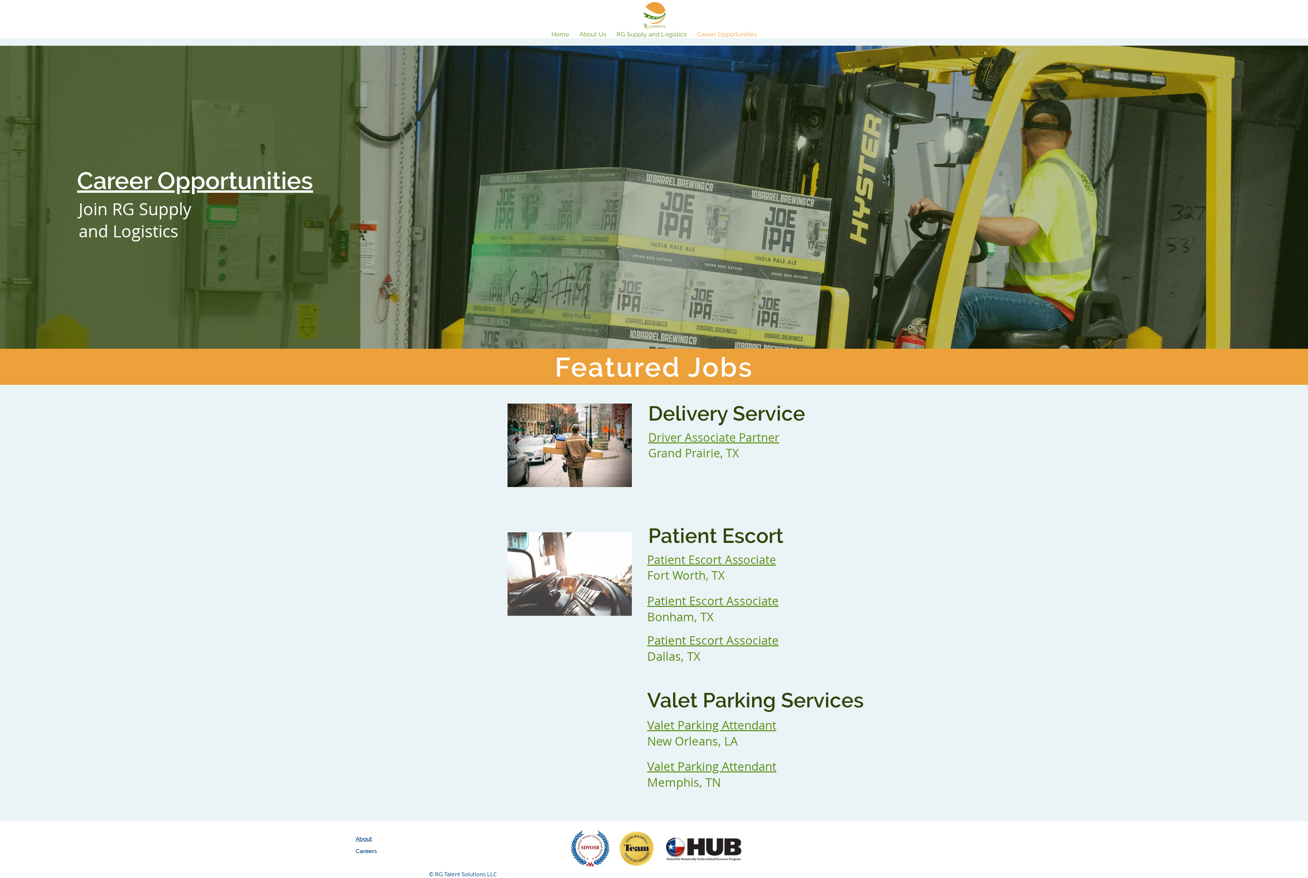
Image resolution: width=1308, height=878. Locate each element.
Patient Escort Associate (713, 601)
